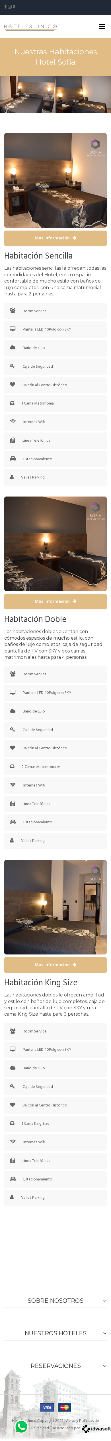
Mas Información (52, 238)
